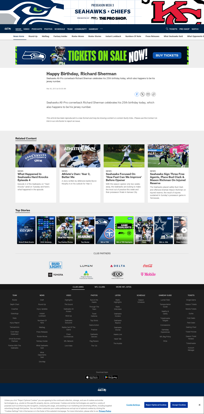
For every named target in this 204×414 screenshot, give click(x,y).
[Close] (200, 405)
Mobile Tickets (191, 309)
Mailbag (42, 327)
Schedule (141, 295)
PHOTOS (94, 295)
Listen (117, 295)
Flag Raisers (94, 341)
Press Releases (42, 332)
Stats (15, 318)
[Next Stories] (184, 230)
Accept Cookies (179, 405)
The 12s (94, 346)
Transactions (14, 327)
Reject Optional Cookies (156, 405)
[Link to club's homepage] (7, 28)
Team (14, 295)
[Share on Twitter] (142, 96)
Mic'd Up (69, 316)
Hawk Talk (117, 339)
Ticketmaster (191, 343)
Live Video (68, 346)
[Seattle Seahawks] (102, 390)
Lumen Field (165, 300)
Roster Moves (42, 336)
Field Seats (191, 323)
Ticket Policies (191, 332)
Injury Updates (42, 309)
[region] (102, 405)
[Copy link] (153, 94)
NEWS (42, 295)
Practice (94, 330)
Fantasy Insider (42, 341)
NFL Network (68, 341)
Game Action (94, 325)
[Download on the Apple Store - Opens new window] (92, 377)
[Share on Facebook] (137, 96)
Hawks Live (118, 334)
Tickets (191, 295)
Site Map (42, 362)
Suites (191, 313)
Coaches (14, 309)
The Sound (69, 304)
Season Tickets (191, 304)
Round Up (42, 304)
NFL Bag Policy (165, 337)
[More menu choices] (101, 29)
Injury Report (14, 323)
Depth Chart (14, 304)
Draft (42, 300)
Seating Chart (191, 327)
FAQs (165, 341)
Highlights (68, 300)
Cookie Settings (133, 405)
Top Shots (94, 320)
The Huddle (118, 343)
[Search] (167, 29)
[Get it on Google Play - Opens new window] (111, 378)
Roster (14, 300)
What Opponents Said (42, 354)
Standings (14, 313)
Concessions (165, 325)
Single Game (191, 300)
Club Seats (191, 318)
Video (68, 295)
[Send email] (148, 96)
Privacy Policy (105, 411)
